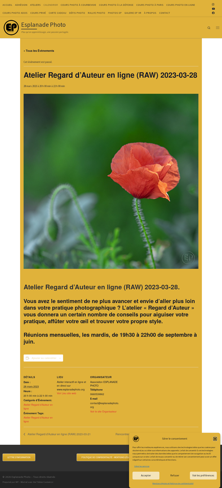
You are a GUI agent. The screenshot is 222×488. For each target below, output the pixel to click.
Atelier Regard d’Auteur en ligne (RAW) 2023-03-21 (59, 434)
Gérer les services (141, 466)
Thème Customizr (45, 482)
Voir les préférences (203, 475)
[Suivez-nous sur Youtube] (213, 9)
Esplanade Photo (21, 476)
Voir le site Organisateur (103, 411)
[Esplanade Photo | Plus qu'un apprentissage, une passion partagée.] (11, 27)
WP (17, 482)
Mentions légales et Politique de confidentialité (172, 483)
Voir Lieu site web (66, 393)
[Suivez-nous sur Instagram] (213, 4)
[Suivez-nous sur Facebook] (213, 13)
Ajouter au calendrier (44, 358)
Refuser (174, 475)
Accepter (146, 475)
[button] (215, 439)
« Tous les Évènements (39, 51)
